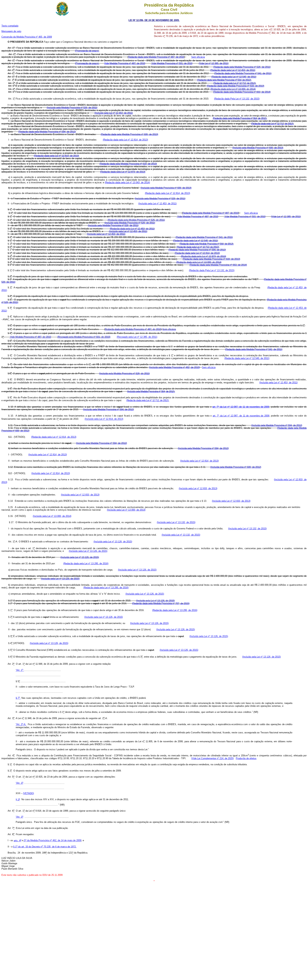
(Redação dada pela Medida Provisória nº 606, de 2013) (129, 134)
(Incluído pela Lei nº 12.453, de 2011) (113, 113)
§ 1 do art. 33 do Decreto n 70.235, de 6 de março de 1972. (44, 846)
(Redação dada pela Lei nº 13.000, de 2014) (233, 89)
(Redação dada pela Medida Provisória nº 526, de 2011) (242, 67)
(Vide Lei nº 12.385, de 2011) (214, 63)
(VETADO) (28, 793)
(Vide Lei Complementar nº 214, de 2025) (212, 758)
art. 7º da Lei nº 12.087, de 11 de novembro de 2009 (241, 415)
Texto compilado (9, 25)
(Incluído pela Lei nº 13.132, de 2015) (176, 522)
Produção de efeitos (246, 758)
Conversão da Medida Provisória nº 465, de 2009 (26, 36)
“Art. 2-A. (21, 724)
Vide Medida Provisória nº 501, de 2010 (171, 63)
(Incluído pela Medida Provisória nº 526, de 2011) (72, 107)
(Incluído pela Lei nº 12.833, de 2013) (198, 488)
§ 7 (18, 698)
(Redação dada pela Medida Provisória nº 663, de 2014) (242, 92)
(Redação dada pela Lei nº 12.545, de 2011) (233, 76)
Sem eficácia (198, 57)
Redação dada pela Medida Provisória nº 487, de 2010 (156, 57)
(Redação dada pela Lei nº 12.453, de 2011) (232, 70)
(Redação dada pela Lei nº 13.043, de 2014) (127, 182)
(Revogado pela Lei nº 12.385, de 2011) (137, 337)
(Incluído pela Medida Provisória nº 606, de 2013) (257, 147)
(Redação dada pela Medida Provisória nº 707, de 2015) (160, 603)
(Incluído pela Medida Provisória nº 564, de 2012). (151, 391)
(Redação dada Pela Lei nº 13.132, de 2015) (237, 98)
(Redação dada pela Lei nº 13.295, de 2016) (85, 563)
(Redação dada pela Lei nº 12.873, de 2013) (122, 171)
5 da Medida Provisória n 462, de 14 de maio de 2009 (52, 840)
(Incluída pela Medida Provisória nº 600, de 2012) (235, 467)
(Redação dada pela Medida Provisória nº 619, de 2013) (128, 163)
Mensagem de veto (11, 31)
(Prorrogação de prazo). (87, 50)
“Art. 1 (19, 670)
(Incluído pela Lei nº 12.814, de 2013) (104, 419)
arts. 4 (17, 840)
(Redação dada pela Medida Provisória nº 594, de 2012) (47, 131)
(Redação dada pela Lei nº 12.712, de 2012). (234, 83)
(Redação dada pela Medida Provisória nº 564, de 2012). (224, 80)
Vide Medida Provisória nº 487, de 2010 (197, 216)
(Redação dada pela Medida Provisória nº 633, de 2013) (235, 86)
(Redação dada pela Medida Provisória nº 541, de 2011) (242, 73)
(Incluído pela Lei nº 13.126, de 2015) (113, 541)
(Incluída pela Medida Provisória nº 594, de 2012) (101, 443)
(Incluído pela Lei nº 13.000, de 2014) (126, 509)
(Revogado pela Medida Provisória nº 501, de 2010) (83, 337)
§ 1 (18, 799)
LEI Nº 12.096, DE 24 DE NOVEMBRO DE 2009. (154, 20)
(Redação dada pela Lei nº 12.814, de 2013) (125, 139)
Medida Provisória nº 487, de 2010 (127, 63)
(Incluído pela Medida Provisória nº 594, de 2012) (108, 409)
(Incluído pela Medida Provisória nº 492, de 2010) (174, 367)
